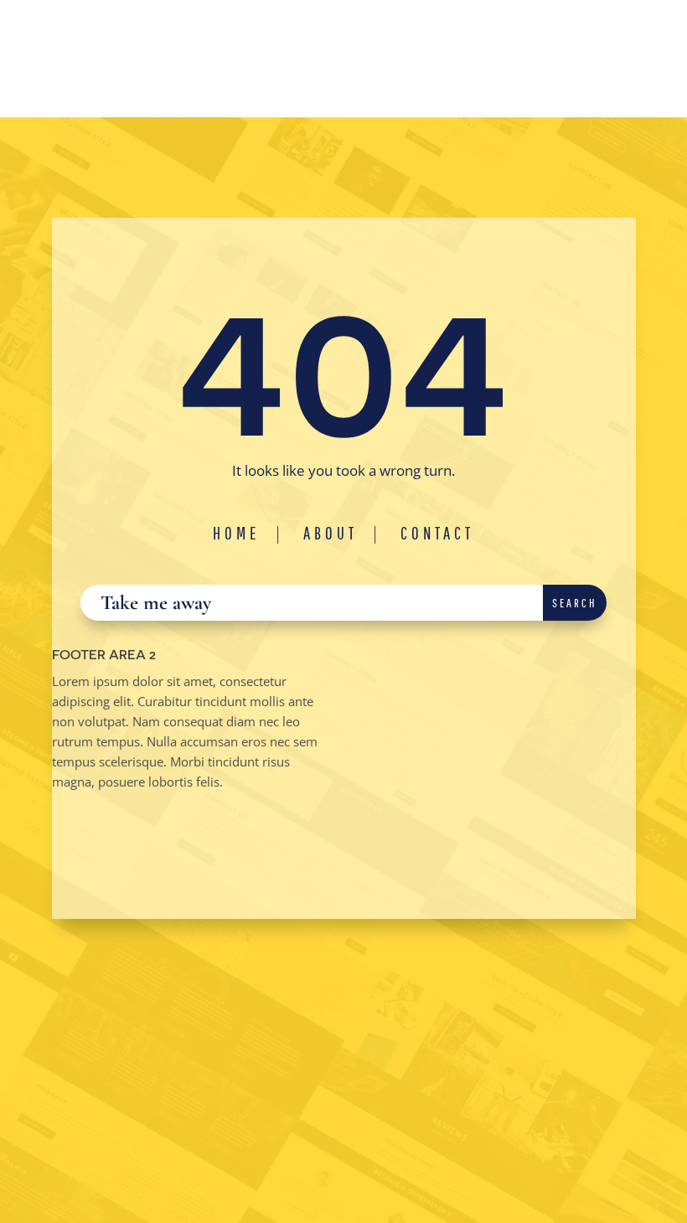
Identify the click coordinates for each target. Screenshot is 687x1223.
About (330, 533)
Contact (437, 533)
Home (237, 533)
